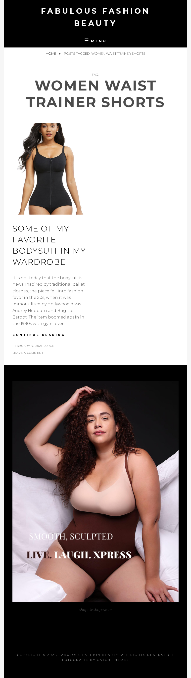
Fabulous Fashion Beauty (88, 655)
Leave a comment (28, 353)
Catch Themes (113, 660)
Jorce (49, 346)
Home (51, 53)
